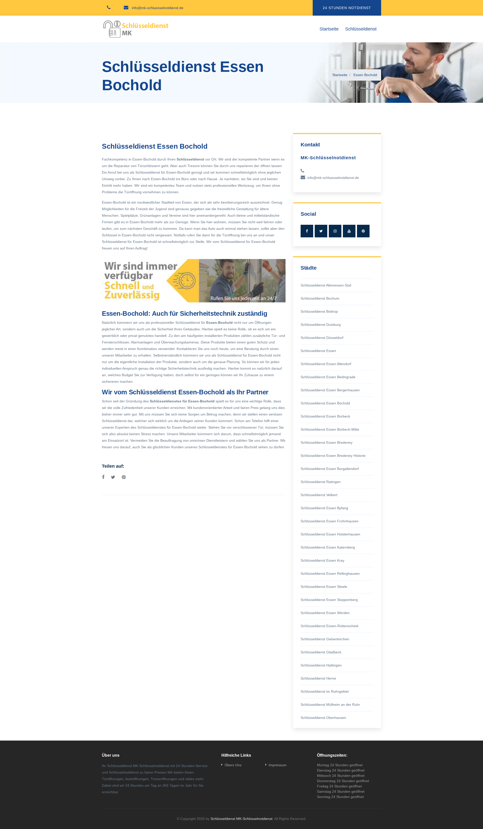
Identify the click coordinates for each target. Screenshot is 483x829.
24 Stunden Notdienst (347, 8)
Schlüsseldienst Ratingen (321, 482)
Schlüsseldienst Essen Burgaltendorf (330, 469)
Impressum (278, 765)
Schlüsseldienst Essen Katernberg (328, 547)
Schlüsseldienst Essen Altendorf (326, 364)
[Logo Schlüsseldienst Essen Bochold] (136, 29)
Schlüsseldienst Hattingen (321, 665)
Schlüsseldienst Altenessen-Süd (326, 285)
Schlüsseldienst (361, 28)
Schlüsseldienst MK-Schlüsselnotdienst (241, 819)
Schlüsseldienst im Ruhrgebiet (325, 691)
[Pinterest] (363, 231)
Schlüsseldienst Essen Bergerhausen (330, 390)
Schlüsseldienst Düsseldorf (322, 338)
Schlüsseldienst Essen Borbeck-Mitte (330, 429)
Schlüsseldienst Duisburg (321, 325)
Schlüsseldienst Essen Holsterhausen (330, 534)
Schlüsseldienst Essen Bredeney (326, 442)
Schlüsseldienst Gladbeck (321, 652)
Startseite (329, 28)
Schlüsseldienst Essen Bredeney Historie (333, 456)
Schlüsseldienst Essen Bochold (325, 403)
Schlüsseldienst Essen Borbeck (325, 416)
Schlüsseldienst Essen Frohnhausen (329, 521)
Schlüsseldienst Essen (318, 351)
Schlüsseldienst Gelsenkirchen (325, 639)
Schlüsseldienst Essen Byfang (324, 508)
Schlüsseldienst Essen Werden (325, 613)
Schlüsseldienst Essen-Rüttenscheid (329, 626)
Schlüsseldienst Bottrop (319, 311)
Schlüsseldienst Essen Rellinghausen (330, 573)
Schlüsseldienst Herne (318, 678)
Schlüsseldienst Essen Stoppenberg (329, 600)
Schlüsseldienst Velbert (319, 495)
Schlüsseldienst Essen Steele (324, 587)
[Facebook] (307, 231)
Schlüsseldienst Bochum (320, 298)
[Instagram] (335, 231)
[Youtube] (349, 231)
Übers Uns (233, 765)
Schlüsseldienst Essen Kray (322, 560)
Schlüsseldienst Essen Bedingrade (328, 377)
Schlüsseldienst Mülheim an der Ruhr (330, 705)
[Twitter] (321, 231)
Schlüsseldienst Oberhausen (323, 718)
